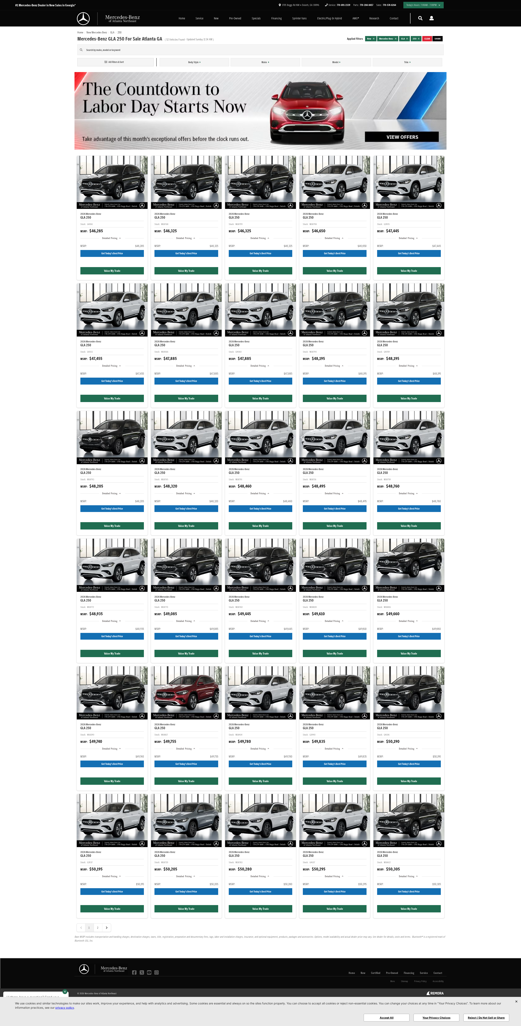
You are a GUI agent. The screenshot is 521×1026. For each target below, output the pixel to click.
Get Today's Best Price (112, 253)
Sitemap (404, 981)
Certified (375, 973)
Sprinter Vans (299, 18)
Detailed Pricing (109, 238)
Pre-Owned (235, 18)
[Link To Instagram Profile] (156, 972)
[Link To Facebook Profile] (134, 972)
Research (374, 18)
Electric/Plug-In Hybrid (329, 18)
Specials (256, 18)
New (216, 18)
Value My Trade (112, 271)
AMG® (355, 18)
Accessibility (438, 981)
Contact (394, 18)
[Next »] (106, 928)
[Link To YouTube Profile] (149, 972)
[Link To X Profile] (142, 972)
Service (199, 18)
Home (182, 18)
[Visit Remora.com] (435, 994)
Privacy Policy (420, 981)
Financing (276, 18)
